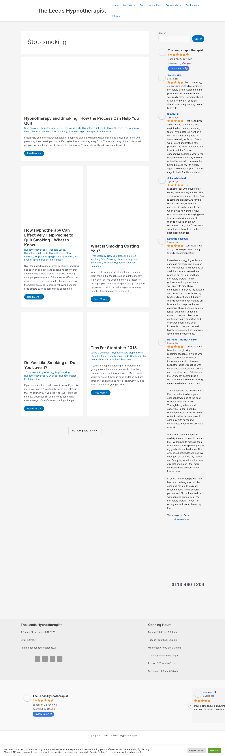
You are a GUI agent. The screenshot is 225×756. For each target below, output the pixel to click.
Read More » (34, 154)
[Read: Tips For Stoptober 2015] (118, 328)
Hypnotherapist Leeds (94, 128)
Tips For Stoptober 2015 (114, 347)
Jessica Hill (174, 75)
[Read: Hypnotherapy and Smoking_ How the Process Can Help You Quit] (63, 86)
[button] (133, 5)
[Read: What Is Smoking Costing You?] (118, 204)
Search (162, 32)
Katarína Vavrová (177, 238)
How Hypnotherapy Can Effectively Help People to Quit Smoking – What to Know (48, 237)
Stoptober (96, 262)
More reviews (181, 519)
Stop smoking (59, 131)
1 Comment (30, 372)
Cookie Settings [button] (196, 750)
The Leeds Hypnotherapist (72, 10)
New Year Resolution (118, 255)
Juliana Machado (177, 178)
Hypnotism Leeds (41, 131)
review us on (177, 68)
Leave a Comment (100, 352)
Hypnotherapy (114, 128)
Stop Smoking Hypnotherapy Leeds (43, 128)
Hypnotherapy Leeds (35, 249)
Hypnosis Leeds (72, 128)
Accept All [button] (214, 750)
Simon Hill (173, 113)
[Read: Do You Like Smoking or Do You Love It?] (51, 335)
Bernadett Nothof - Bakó (182, 339)
